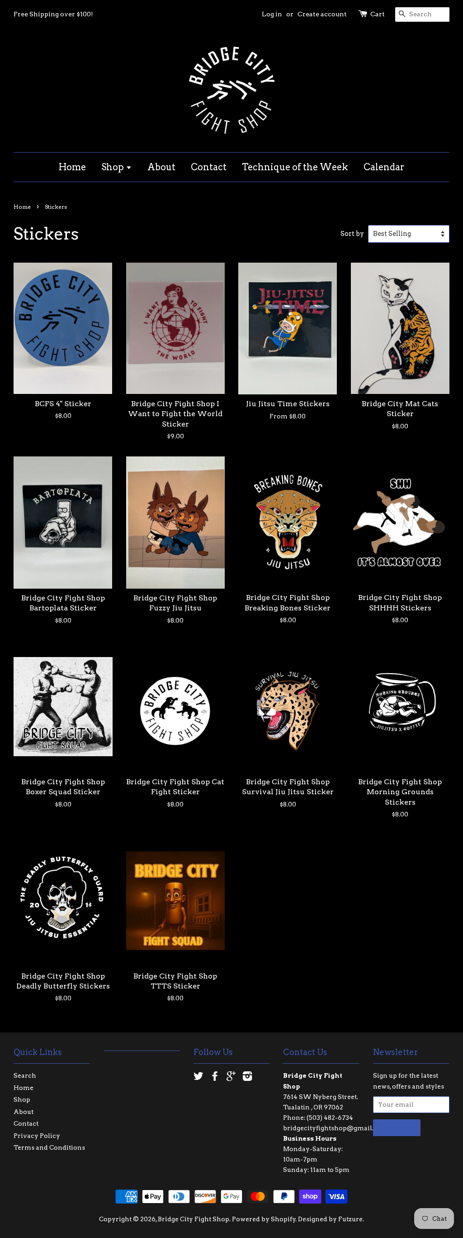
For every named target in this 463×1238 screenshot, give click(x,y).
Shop (113, 167)
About (161, 167)
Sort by (352, 234)
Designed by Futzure (330, 1219)
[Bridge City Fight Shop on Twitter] (198, 1077)
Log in (272, 14)
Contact (209, 167)
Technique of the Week (295, 167)
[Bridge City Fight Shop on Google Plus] (231, 1077)
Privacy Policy (37, 1135)
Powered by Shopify (264, 1219)
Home (72, 167)
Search (25, 1075)
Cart (377, 14)
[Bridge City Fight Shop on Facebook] (215, 1077)
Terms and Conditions (49, 1147)
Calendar (384, 167)
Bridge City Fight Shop (193, 1219)
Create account (322, 14)
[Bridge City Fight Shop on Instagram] (247, 1077)
